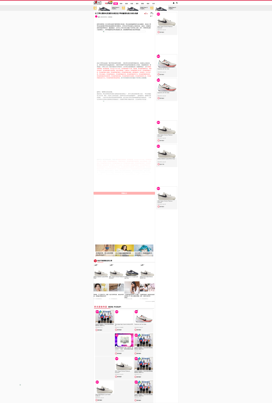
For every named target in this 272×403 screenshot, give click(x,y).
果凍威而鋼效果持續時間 (103, 76)
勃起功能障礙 (119, 70)
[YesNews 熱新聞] (97, 4)
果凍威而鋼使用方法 (132, 74)
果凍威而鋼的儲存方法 (123, 168)
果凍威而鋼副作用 (121, 74)
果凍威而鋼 (106, 68)
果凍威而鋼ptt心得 (117, 163)
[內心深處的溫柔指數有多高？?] (124, 250)
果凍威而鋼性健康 (126, 72)
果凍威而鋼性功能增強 (109, 70)
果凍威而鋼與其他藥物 (128, 76)
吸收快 (146, 68)
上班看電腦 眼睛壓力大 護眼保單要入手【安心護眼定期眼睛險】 (131, 296)
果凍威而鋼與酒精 (116, 76)
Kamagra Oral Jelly (115, 68)
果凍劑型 (142, 72)
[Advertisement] (124, 83)
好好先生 (110, 17)
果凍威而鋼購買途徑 (144, 74)
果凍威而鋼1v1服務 (104, 72)
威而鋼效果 (135, 72)
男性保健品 (102, 74)
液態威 (135, 68)
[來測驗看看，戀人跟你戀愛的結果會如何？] (105, 250)
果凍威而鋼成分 (110, 74)
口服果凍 (127, 70)
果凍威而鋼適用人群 (140, 76)
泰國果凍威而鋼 (121, 159)
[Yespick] (109, 3)
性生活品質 (119, 165)
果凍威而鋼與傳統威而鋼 (113, 78)
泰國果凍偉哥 (122, 161)
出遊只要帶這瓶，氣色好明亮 (116, 294)
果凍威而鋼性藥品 (115, 72)
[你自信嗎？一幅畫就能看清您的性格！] (143, 250)
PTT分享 (130, 68)
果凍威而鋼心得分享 (136, 70)
